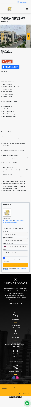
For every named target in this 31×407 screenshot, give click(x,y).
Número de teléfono (8, 243)
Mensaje (5, 249)
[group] (15, 36)
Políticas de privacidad (15, 303)
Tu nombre (6, 231)
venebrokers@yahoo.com (11, 222)
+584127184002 (9, 220)
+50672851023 (15, 325)
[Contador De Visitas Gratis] (15, 397)
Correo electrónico (8, 237)
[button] (28, 36)
